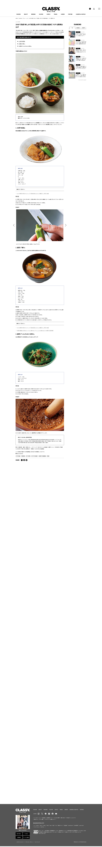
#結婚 (77, 751)
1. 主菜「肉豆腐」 (22, 41)
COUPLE (48, 14)
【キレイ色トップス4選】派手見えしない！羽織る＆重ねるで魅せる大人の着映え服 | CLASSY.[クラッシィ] (81, 42)
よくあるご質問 (56, 817)
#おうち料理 (28, 456)
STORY (44, 825)
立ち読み (54, 764)
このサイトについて (20, 842)
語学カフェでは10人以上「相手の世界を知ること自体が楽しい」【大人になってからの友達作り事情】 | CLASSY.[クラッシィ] (52, 566)
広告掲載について (50, 817)
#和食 (48, 456)
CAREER (63, 14)
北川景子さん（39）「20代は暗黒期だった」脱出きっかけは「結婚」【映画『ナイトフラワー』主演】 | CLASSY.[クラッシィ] (51, 532)
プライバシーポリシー (29, 842)
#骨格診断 (84, 753)
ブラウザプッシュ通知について (49, 819)
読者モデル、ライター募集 (38, 819)
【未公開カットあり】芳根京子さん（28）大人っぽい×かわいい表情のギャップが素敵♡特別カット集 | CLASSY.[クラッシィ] (52, 599)
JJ (34, 825)
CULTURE (41, 14)
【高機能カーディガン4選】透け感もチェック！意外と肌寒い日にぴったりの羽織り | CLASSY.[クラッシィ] (81, 75)
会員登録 (43, 817)
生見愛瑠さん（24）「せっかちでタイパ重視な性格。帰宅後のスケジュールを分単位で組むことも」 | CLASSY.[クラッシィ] (27, 665)
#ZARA (79, 753)
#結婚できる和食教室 (42, 456)
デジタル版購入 (55, 773)
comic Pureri (81, 825)
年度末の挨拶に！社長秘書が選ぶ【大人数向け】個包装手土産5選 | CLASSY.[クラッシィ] (27, 532)
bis (56, 825)
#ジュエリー (72, 749)
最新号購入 (54, 760)
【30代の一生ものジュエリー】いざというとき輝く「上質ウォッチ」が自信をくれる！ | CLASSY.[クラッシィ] (81, 34)
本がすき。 (43, 827)
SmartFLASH (70, 825)
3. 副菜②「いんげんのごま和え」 (25, 46)
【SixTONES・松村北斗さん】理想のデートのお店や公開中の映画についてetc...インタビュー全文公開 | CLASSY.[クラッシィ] (52, 499)
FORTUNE (70, 14)
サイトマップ (37, 842)
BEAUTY (26, 14)
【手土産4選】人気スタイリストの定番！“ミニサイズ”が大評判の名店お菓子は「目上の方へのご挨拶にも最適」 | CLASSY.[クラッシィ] (52, 698)
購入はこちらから (19, 453)
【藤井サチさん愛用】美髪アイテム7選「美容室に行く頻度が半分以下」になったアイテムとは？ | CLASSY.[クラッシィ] (81, 67)
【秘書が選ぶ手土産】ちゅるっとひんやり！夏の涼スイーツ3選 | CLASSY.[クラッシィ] (27, 599)
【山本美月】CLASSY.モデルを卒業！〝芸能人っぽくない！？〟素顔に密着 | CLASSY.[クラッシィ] (27, 632)
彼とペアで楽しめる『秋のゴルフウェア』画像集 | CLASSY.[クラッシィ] (50, 664)
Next (85, 734)
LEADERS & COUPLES (80, 14)
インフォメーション (37, 817)
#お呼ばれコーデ (82, 749)
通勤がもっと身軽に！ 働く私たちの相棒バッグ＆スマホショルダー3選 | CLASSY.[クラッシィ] (81, 51)
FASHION (18, 14)
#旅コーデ (73, 751)
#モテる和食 (18, 456)
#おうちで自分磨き (34, 456)
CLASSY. (37, 825)
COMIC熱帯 (76, 825)
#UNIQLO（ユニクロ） (73, 753)
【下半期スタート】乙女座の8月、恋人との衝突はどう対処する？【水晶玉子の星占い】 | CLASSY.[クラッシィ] (52, 632)
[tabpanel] (39, 227)
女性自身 (65, 825)
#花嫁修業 (23, 456)
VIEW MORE (77, 795)
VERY (41, 825)
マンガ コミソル (37, 827)
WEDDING (33, 14)
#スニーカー (82, 751)
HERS (48, 825)
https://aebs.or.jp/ (42, 833)
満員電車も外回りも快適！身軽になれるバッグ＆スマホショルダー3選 (27, 498)
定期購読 (54, 769)
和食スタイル (60, 825)
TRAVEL (55, 14)
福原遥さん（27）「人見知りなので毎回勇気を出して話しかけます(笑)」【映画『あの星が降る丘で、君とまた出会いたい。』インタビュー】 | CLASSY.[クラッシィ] (81, 59)
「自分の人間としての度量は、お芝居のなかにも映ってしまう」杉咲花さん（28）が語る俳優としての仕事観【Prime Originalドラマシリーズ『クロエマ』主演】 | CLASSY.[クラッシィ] (27, 698)
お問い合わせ (63, 817)
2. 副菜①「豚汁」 (22, 43)
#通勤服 (76, 749)
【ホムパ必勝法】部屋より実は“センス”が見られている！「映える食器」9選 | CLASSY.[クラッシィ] (27, 565)
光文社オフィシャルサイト (71, 817)
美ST (53, 825)
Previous (82, 734)
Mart (51, 825)
